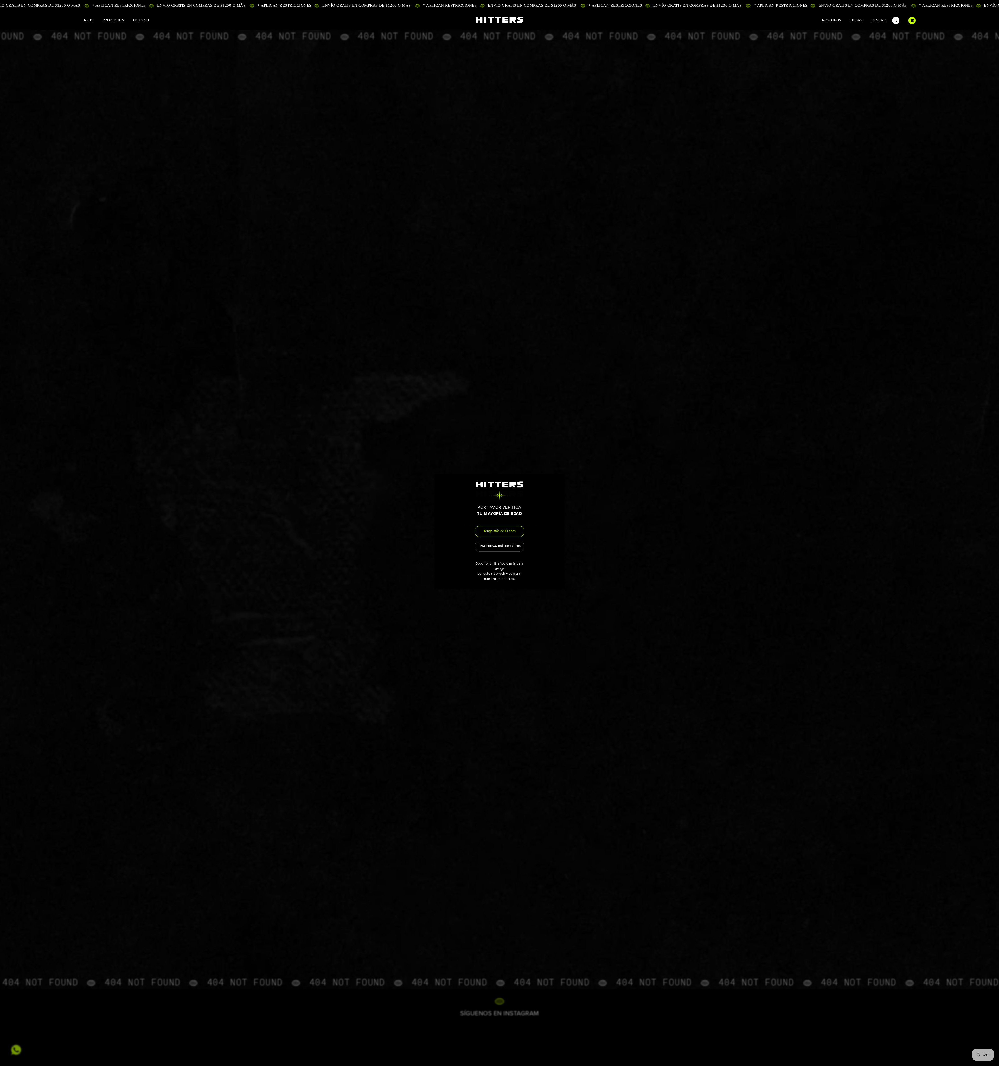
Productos (113, 20)
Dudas (856, 20)
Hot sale (141, 20)
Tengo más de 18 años (500, 531)
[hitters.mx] (499, 20)
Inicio (88, 20)
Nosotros (831, 20)
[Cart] (912, 20)
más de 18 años (500, 546)
